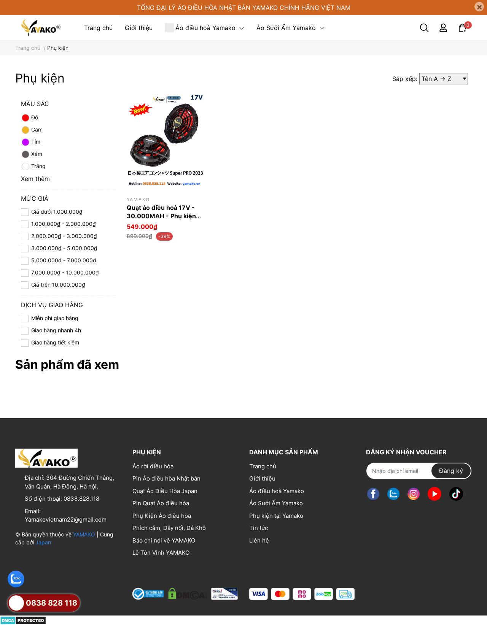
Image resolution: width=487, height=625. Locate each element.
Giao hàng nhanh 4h (56, 330)
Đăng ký (451, 470)
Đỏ (34, 117)
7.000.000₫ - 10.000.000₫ (65, 272)
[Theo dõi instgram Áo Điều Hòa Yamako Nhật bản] (413, 494)
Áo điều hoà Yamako (276, 491)
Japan (43, 542)
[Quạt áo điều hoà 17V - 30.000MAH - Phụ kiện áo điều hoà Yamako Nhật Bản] (165, 141)
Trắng (38, 166)
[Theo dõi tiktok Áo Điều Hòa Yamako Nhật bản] (456, 494)
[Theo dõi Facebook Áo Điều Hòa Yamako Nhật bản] (373, 494)
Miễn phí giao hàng (54, 318)
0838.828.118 (81, 498)
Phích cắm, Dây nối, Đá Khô (169, 527)
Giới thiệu (262, 478)
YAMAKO (84, 534)
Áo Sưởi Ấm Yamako (276, 503)
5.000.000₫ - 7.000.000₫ (63, 260)
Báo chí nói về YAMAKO (163, 540)
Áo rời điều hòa (152, 466)
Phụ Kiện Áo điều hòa (161, 515)
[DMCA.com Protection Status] (23, 620)
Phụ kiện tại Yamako (276, 515)
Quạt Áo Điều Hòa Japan (164, 491)
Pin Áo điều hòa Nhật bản (166, 478)
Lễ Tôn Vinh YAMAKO (160, 552)
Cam (37, 129)
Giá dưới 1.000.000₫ (57, 211)
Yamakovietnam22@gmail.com (66, 519)
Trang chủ (262, 466)
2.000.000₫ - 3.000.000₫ (64, 236)
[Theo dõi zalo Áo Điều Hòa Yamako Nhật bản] (393, 494)
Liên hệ (259, 540)
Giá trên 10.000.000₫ (58, 284)
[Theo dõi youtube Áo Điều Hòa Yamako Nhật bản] (434, 494)
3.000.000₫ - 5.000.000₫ (64, 248)
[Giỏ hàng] (462, 27)
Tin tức (258, 527)
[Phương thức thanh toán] (302, 594)
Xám (36, 154)
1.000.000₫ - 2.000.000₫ (63, 223)
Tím (35, 141)
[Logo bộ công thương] (185, 592)
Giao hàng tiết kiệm (55, 342)
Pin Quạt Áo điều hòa (160, 503)
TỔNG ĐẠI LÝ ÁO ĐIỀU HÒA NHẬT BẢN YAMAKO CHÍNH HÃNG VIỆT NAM (243, 7)
